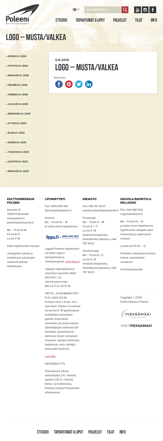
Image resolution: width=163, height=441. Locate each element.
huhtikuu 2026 (18, 65)
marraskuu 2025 (19, 113)
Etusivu (61, 20)
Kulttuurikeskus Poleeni (17, 29)
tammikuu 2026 (18, 94)
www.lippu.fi (72, 261)
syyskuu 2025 (17, 123)
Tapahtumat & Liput (90, 20)
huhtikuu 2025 (18, 161)
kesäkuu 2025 (17, 142)
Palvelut (120, 20)
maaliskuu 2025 (18, 171)
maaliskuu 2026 (18, 75)
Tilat (138, 20)
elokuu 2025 (16, 132)
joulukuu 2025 (18, 104)
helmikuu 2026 (17, 84)
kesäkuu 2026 (17, 56)
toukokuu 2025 (18, 151)
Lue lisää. (50, 356)
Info (154, 20)
